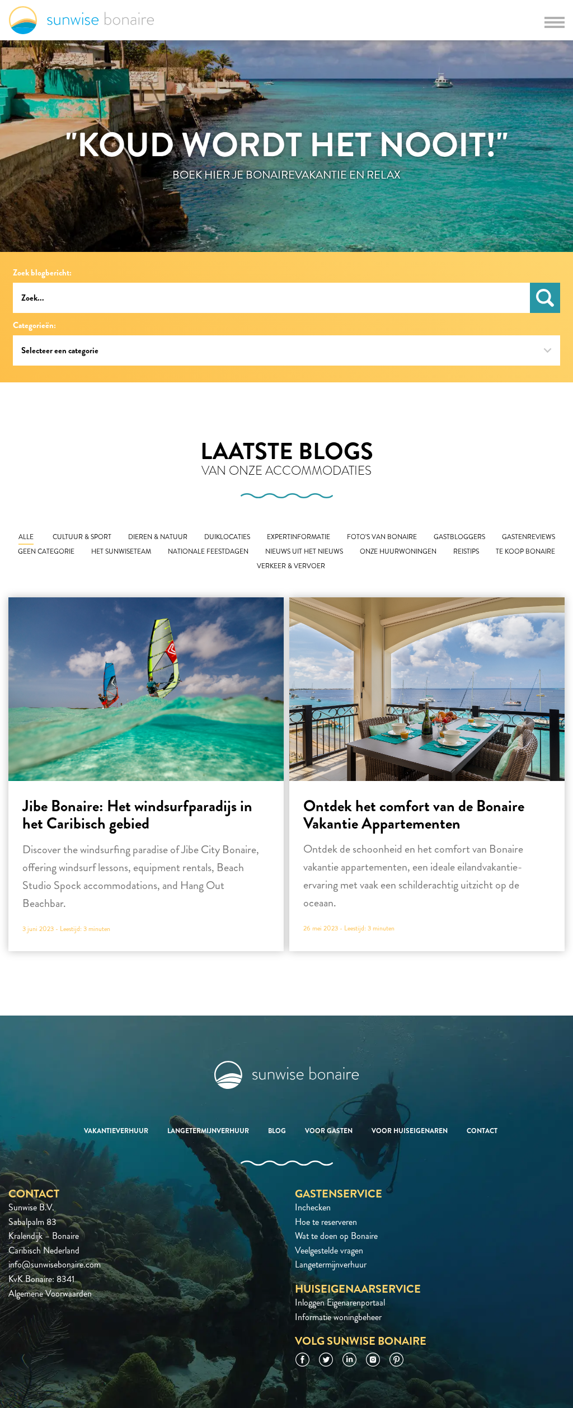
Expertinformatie (298, 537)
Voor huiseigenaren (410, 1131)
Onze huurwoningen (398, 551)
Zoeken (545, 298)
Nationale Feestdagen (208, 551)
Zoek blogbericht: (42, 273)
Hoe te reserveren (326, 1221)
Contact (482, 1131)
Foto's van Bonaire (382, 537)
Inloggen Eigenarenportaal (340, 1302)
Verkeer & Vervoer (291, 566)
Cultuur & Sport (82, 537)
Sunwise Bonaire (81, 20)
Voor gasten (329, 1131)
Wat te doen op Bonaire (336, 1235)
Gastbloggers (459, 537)
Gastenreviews (528, 537)
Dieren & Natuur (157, 537)
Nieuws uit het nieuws (304, 551)
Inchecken (313, 1207)
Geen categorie (46, 551)
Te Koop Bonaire (525, 551)
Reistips (466, 551)
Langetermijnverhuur (208, 1131)
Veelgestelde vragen (329, 1250)
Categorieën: (34, 325)
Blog (277, 1131)
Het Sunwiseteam (121, 551)
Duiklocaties (227, 537)
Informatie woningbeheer (338, 1317)
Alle (26, 537)
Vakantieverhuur (116, 1131)
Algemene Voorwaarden (50, 1293)
